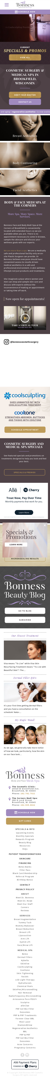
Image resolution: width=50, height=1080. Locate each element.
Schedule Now (26, 11)
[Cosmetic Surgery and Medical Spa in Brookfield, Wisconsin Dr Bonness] (25, 5)
